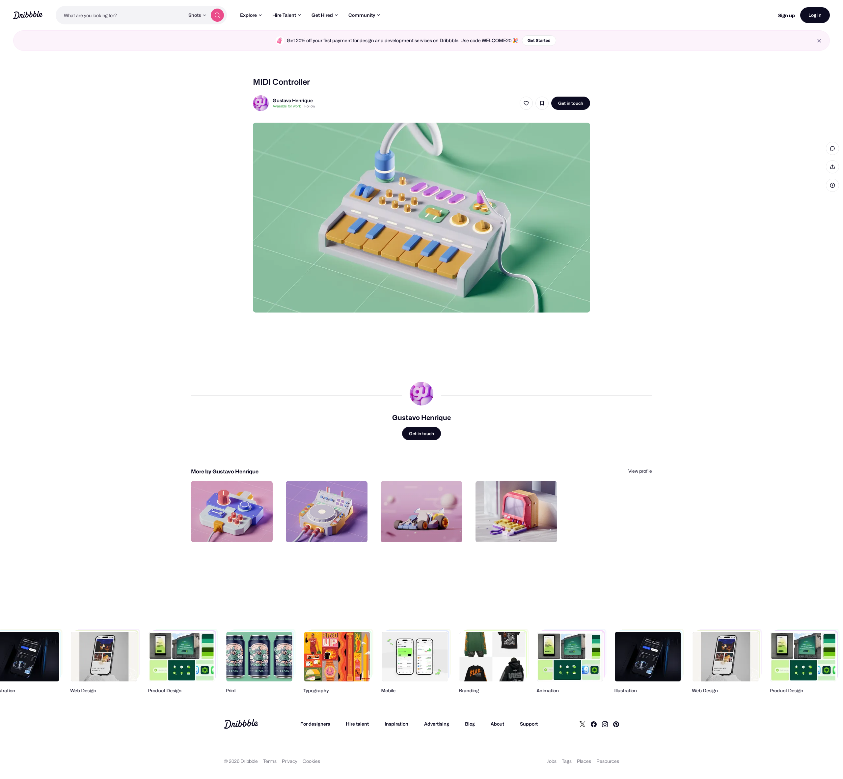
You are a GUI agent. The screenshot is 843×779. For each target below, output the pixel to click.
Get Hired (322, 15)
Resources (607, 761)
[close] (819, 41)
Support (529, 724)
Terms (270, 761)
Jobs (552, 761)
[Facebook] (594, 724)
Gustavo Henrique (293, 100)
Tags (567, 761)
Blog (470, 724)
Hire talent (357, 724)
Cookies (311, 761)
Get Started (539, 40)
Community (361, 15)
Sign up (786, 15)
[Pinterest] (616, 724)
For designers (315, 724)
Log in (815, 15)
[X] (582, 724)
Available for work (287, 106)
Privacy (289, 761)
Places (584, 761)
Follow (309, 106)
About (497, 724)
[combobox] (120, 15)
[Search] (217, 15)
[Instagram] (605, 724)
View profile (640, 471)
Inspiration (396, 724)
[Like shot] (526, 103)
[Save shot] (542, 103)
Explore (248, 15)
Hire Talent (284, 15)
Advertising (436, 724)
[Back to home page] (27, 15)
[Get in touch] (234, 530)
